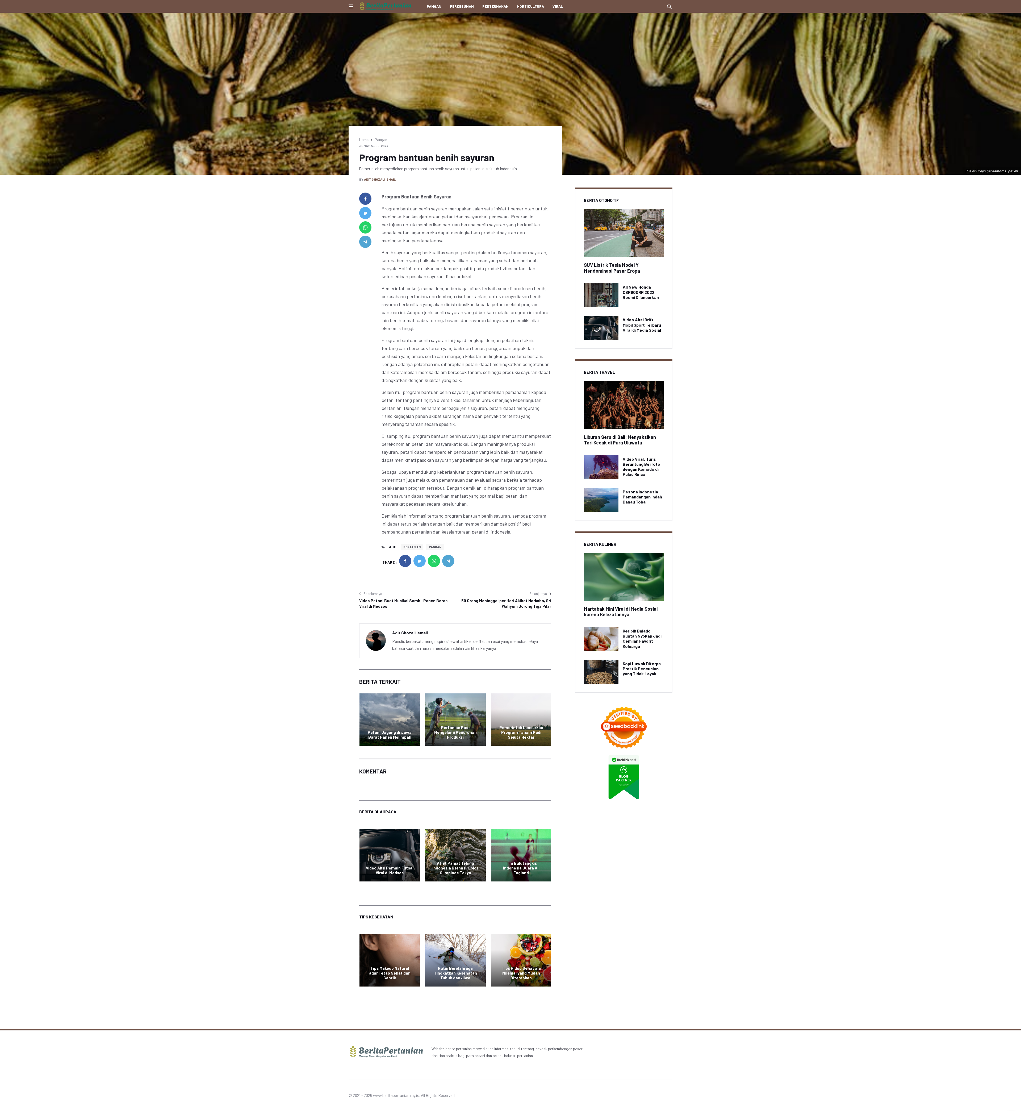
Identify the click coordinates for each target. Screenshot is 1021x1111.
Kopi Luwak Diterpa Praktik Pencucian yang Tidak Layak (642, 668)
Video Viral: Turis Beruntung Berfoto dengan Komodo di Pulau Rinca (641, 466)
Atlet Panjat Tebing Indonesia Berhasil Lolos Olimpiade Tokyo (455, 868)
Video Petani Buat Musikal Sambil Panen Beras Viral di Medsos (403, 603)
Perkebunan (462, 6)
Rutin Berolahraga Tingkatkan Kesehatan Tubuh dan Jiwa (455, 973)
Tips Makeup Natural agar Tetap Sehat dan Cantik (390, 973)
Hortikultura (530, 6)
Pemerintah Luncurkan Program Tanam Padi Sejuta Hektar (521, 732)
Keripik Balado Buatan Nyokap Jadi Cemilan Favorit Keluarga (642, 638)
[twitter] (365, 213)
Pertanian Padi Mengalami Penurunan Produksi (455, 732)
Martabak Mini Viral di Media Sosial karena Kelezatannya (621, 612)
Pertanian (412, 547)
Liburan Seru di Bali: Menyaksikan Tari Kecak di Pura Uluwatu (620, 440)
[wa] (365, 227)
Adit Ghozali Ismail (380, 179)
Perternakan (495, 6)
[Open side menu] (351, 6)
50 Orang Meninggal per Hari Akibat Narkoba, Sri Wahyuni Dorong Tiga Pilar (506, 603)
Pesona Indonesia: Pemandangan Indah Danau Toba (642, 496)
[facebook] (365, 199)
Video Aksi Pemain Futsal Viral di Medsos (389, 870)
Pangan (434, 6)
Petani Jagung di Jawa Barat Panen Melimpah (390, 734)
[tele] (365, 242)
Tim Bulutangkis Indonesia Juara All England (521, 868)
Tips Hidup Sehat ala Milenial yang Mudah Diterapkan (521, 973)
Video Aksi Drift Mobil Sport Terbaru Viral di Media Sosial (642, 324)
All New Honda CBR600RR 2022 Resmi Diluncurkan (641, 291)
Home (364, 139)
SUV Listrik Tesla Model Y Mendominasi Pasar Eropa (612, 268)
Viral (558, 6)
